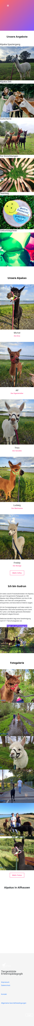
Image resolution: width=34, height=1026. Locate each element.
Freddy (17, 562)
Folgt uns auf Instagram (17, 626)
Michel (17, 332)
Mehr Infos (17, 573)
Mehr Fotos (17, 875)
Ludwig (17, 505)
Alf (17, 390)
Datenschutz (5, 985)
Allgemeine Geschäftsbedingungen (13, 1003)
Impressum (5, 982)
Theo (17, 447)
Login (29, 1015)
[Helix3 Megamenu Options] (8, 6)
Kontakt (4, 994)
